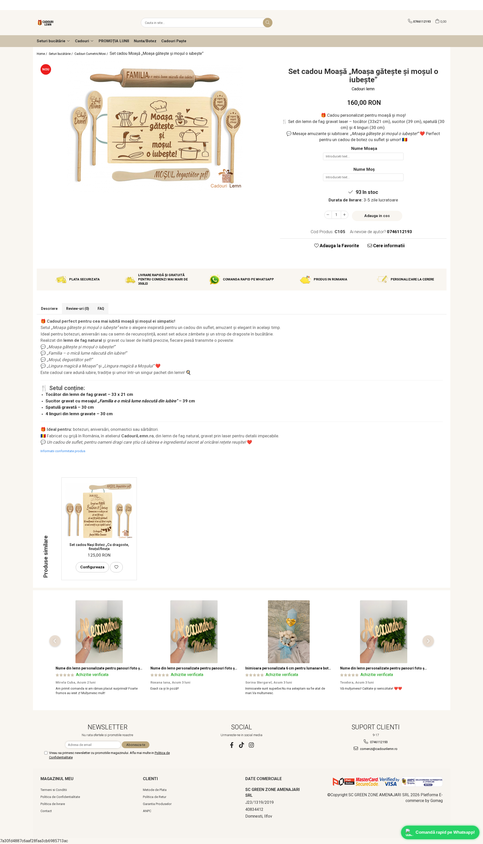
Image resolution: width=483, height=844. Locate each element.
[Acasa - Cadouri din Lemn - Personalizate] (62, 22)
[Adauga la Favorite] (116, 567)
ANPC (147, 811)
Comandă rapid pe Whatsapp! (445, 832)
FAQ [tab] (101, 309)
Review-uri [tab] (77, 309)
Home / (42, 54)
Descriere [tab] (49, 309)
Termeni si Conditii (54, 790)
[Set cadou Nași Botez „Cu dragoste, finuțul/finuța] (99, 511)
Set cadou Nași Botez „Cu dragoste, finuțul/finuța (99, 547)
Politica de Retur (154, 797)
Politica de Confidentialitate (60, 797)
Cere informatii (388, 245)
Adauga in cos (377, 216)
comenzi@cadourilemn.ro (378, 749)
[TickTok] (241, 745)
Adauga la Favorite (339, 245)
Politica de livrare (53, 804)
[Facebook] (231, 745)
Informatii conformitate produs (63, 451)
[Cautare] (267, 22)
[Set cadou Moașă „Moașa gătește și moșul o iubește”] (155, 126)
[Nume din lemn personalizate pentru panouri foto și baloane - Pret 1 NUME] (99, 631)
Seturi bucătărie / (61, 54)
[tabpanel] (155, 126)
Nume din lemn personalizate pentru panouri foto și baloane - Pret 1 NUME (117, 668)
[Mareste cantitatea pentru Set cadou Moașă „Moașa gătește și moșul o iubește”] (344, 215)
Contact (46, 811)
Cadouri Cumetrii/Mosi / (91, 54)
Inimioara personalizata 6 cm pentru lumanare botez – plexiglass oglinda (306, 668)
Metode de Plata (155, 790)
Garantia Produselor (157, 804)
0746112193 (378, 742)
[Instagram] (251, 745)
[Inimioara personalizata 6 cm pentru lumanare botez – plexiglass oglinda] (289, 631)
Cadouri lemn (363, 89)
